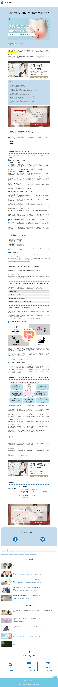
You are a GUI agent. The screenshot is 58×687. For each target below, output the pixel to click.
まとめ (12, 102)
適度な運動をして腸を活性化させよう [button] (17, 294)
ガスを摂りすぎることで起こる (17, 88)
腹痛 (14, 44)
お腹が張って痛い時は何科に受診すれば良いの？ (20, 94)
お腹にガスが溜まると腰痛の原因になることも (20, 97)
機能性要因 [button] (12, 143)
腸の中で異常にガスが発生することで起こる (20, 89)
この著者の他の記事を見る (25, 497)
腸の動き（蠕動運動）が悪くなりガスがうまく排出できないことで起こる (25, 90)
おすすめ (10, 44)
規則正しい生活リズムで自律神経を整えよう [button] (18, 298)
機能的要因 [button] (12, 141)
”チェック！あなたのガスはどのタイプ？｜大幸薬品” (19, 261)
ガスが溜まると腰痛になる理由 (17, 100)
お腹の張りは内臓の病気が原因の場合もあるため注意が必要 (22, 101)
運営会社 (26, 680)
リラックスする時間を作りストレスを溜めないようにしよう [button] (21, 301)
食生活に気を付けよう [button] (14, 291)
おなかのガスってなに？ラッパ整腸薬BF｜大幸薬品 (18, 455)
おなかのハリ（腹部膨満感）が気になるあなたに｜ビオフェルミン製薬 (22, 458)
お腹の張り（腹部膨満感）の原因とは (18, 85)
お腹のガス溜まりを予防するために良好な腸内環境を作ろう (22, 96)
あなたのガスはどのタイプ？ (17, 93)
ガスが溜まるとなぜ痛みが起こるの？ (19, 98)
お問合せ (32, 680)
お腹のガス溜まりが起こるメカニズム (18, 86)
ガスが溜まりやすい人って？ (16, 92)
